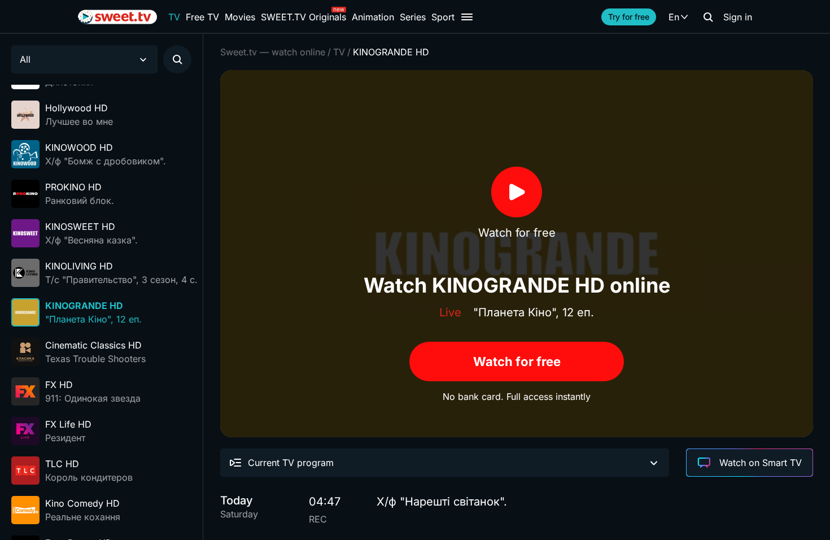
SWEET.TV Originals (303, 17)
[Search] (708, 17)
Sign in (737, 17)
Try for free (628, 16)
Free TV (202, 17)
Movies (240, 17)
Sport (443, 17)
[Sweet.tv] (117, 17)
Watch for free (517, 361)
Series (413, 17)
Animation (373, 17)
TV (174, 17)
